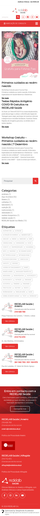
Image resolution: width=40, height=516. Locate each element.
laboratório (6, 205)
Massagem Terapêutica (23, 271)
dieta (4, 251)
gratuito (6, 263)
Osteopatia (6, 284)
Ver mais (5, 98)
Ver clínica (9, 321)
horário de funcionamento (12, 267)
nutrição (5, 207)
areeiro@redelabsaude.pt (11, 429)
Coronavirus (20, 243)
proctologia (7, 288)
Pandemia (17, 284)
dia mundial (30, 247)
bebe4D (14, 239)
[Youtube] (37, 17)
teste (24, 296)
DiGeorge (13, 251)
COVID (29, 243)
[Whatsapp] (23, 17)
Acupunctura (7, 231)
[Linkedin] (16, 495)
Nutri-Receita (31, 275)
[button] (36, 23)
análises (5, 194)
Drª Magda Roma (24, 255)
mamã (26, 267)
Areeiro (4, 199)
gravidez (15, 263)
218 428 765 (7, 423)
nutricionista (6, 210)
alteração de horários (10, 235)
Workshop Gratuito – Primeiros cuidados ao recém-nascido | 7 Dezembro (20, 141)
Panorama (26, 284)
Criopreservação (17, 247)
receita (26, 288)
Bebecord (23, 239)
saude (30, 292)
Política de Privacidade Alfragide (14, 472)
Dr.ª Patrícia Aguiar (9, 255)
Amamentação (26, 235)
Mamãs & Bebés (8, 271)
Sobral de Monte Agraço (11, 296)
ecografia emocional (10, 259)
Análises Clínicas (23, 2)
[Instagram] (32, 17)
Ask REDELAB (34, 2)
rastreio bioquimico (9, 215)
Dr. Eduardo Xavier (25, 251)
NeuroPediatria (19, 275)
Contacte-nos (20, 409)
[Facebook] (28, 17)
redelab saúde (7, 218)
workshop (33, 296)
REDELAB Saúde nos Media (12, 221)
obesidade (6, 213)
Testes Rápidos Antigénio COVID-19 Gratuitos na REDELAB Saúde (17, 104)
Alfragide (18, 231)
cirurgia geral (8, 243)
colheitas (5, 202)
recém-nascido (8, 292)
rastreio (18, 288)
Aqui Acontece (7, 197)
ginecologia (24, 259)
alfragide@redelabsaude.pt (12, 465)
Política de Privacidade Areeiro (13, 436)
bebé (30, 239)
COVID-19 (5, 247)
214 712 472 (7, 459)
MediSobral (7, 275)
